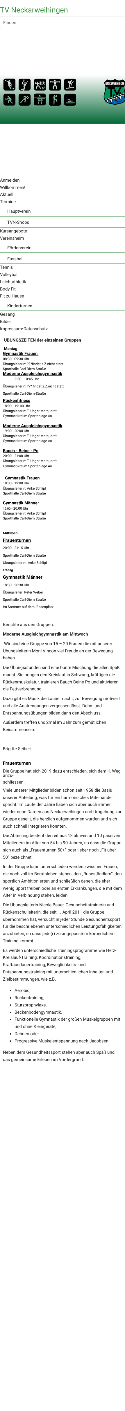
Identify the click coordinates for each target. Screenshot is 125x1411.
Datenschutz (36, 328)
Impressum (11, 328)
